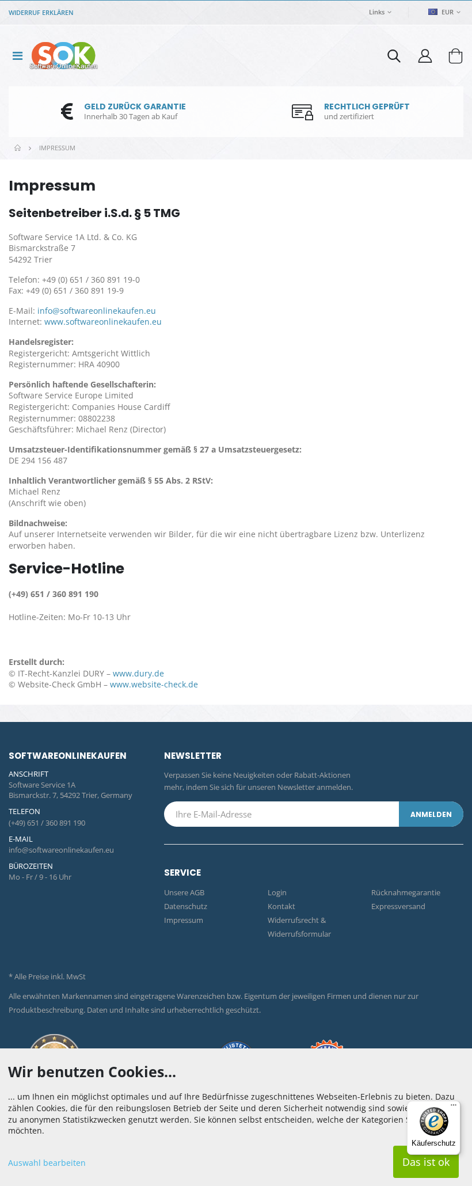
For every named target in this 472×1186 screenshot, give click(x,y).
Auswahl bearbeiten (47, 1162)
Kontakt (281, 906)
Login (277, 892)
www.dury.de (138, 673)
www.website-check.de (154, 684)
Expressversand (398, 906)
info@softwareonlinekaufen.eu (96, 310)
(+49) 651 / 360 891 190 (47, 823)
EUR (447, 11)
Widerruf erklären (41, 12)
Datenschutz (185, 906)
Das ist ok (426, 1162)
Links (377, 11)
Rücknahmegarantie (405, 892)
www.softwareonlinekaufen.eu (103, 321)
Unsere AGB (184, 892)
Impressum (183, 920)
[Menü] (453, 1108)
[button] (394, 58)
